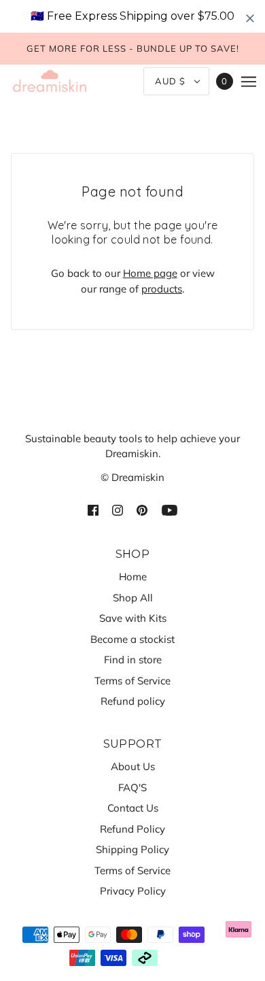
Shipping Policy (132, 849)
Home (133, 576)
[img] (93, 509)
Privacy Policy (133, 890)
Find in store (133, 659)
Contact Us (132, 807)
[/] (63, 81)
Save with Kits (132, 618)
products (161, 288)
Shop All (133, 597)
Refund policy (133, 701)
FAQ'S (132, 787)
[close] (250, 18)
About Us (133, 766)
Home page (150, 273)
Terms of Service (132, 680)
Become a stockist (132, 639)
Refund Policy (132, 828)
